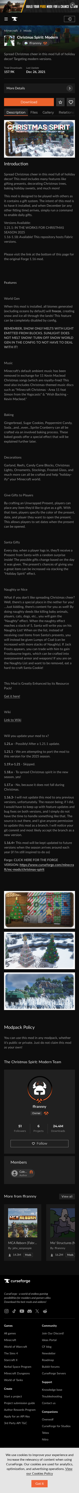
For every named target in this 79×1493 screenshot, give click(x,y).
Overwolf (47, 1419)
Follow (42, 1143)
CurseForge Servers (54, 1373)
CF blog (46, 1346)
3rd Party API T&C (15, 1423)
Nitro (45, 1439)
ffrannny (39, 1107)
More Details (15, 88)
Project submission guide (19, 1403)
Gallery (48, 112)
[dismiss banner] (72, 4)
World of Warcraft (15, 1346)
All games (10, 1333)
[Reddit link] (45, 1311)
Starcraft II (10, 1360)
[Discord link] (29, 1311)
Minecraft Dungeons (17, 1373)
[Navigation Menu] (6, 19)
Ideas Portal (49, 1340)
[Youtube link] (21, 1311)
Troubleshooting (52, 1396)
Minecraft (11, 31)
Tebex (45, 1433)
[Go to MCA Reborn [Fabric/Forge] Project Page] (22, 1232)
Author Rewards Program (20, 1410)
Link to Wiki (12, 720)
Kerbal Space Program (17, 1366)
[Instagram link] (6, 1311)
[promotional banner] (39, 6)
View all (67, 1196)
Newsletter (49, 1353)
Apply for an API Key (17, 1416)
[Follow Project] (71, 102)
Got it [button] (39, 1483)
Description (16, 112)
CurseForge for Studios (56, 1426)
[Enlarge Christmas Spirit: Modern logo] (9, 41)
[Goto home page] (14, 19)
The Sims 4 (11, 1353)
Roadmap (48, 1360)
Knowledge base (52, 1390)
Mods (27, 31)
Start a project (13, 1396)
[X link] (37, 1311)
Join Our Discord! (53, 1333)
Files (34, 112)
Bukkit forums (51, 1366)
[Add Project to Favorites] (60, 102)
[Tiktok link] (14, 1311)
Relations (66, 112)
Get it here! (12, 696)
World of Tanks (13, 1380)
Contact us (49, 1403)
